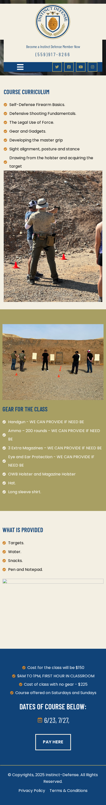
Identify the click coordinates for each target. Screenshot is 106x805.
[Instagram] (92, 67)
